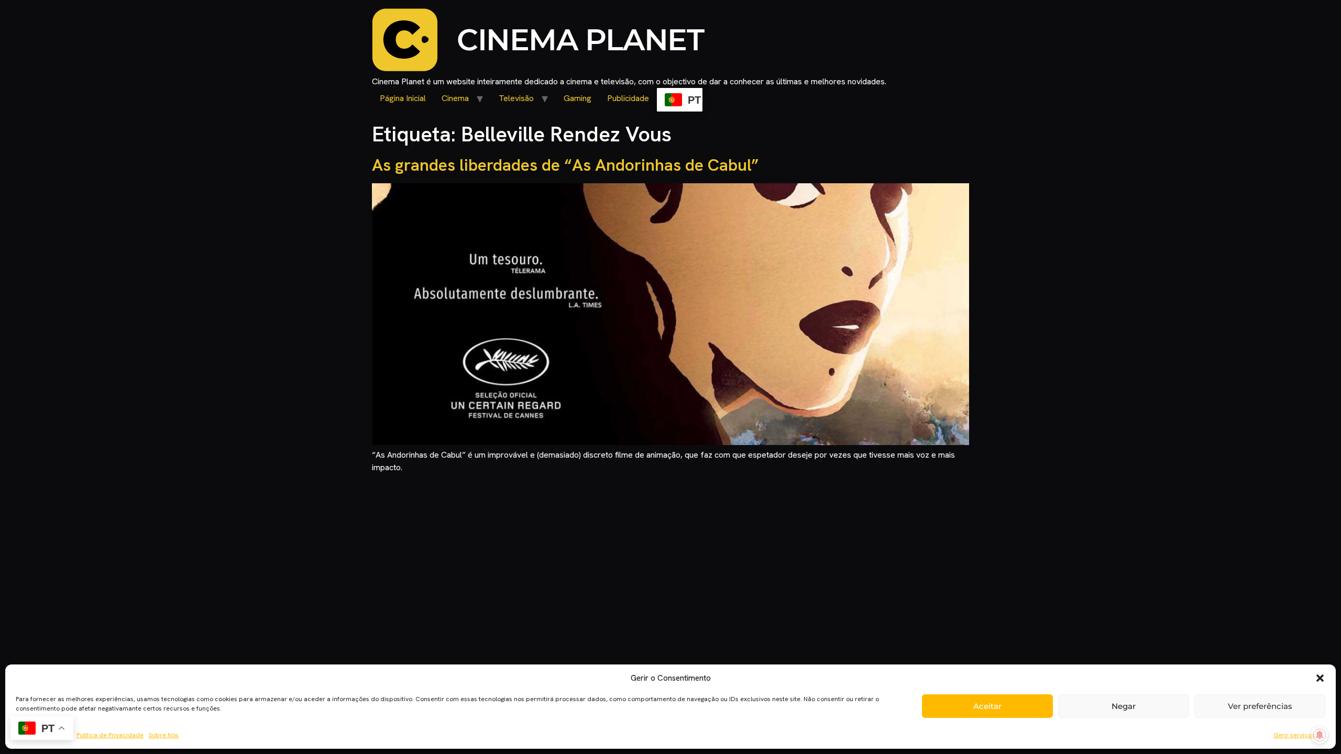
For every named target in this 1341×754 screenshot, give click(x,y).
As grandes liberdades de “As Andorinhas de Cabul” (565, 165)
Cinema (455, 98)
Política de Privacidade (110, 735)
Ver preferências (1260, 706)
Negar (1124, 706)
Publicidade (628, 98)
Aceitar (987, 706)
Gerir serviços (1294, 735)
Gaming (577, 98)
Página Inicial (403, 98)
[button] (1320, 678)
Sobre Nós (164, 735)
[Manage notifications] (1319, 735)
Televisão (516, 98)
